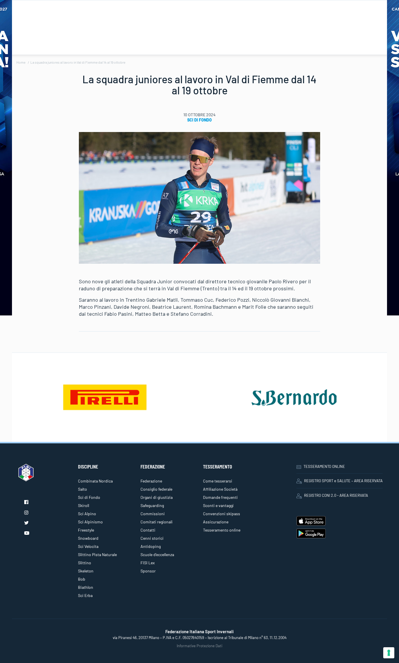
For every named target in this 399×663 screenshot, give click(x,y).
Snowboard (88, 538)
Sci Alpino (87, 513)
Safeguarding (152, 505)
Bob (81, 579)
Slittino (84, 562)
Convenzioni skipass (221, 513)
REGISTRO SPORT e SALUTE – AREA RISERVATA (343, 480)
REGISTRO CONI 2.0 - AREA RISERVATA (336, 495)
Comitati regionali (156, 521)
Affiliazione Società (220, 489)
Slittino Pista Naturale (97, 554)
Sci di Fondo (199, 119)
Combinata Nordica (95, 480)
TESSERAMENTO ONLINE (324, 466)
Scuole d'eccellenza (157, 554)
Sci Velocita (88, 546)
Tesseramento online (221, 529)
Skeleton (85, 570)
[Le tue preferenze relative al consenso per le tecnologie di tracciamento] (388, 652)
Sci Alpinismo (90, 521)
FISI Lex (147, 562)
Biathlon (85, 587)
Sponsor (148, 570)
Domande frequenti (220, 497)
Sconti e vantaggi (218, 505)
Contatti (147, 529)
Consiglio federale (156, 489)
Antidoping (150, 546)
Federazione (151, 480)
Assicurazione (215, 521)
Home (20, 62)
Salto (82, 489)
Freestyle (86, 529)
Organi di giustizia (156, 497)
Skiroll (83, 505)
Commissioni (152, 513)
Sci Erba (85, 595)
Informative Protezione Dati (199, 645)
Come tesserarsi (217, 480)
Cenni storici (152, 538)
